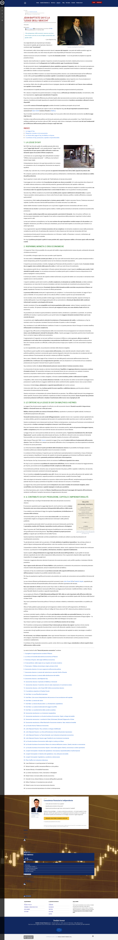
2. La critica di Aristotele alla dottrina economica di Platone (41, 656)
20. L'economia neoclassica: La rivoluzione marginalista (40, 713)
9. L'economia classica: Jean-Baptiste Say (36, 678)
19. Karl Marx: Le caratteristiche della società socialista (40, 710)
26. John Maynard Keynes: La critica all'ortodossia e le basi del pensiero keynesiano (48, 732)
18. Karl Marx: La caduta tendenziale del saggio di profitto (40, 707)
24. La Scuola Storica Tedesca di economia (36, 725)
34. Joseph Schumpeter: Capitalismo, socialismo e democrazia (42, 757)
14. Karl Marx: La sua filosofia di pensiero (36, 694)
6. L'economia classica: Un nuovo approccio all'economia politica (42, 669)
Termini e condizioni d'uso (31, 907)
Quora (50, 914)
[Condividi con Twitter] (51, 28)
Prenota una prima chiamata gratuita (56, 818)
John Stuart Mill (68, 581)
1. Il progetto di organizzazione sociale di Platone (38, 653)
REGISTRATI (27, 852)
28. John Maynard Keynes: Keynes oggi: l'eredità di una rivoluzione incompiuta (46, 738)
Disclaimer (27, 909)
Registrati (99, 2)
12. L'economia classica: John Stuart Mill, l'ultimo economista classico (44, 688)
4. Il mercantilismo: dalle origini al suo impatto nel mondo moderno (43, 663)
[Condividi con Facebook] (50, 28)
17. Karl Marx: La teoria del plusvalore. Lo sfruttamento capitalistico (43, 703)
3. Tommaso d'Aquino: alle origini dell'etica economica (39, 660)
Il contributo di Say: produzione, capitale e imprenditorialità (42, 137)
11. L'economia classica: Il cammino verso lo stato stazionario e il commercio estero (48, 685)
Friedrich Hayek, (78, 581)
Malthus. (53, 111)
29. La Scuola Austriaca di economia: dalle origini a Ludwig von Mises (44, 741)
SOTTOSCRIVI (28, 874)
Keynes (44, 440)
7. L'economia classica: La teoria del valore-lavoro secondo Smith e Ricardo (45, 672)
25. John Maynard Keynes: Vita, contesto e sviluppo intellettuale (42, 729)
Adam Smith (35, 111)
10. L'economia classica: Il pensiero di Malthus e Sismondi (40, 682)
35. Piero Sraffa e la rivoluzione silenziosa (36, 760)
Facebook (51, 907)
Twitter (51, 909)
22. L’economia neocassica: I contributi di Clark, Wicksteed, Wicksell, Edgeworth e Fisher (49, 719)
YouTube (51, 911)
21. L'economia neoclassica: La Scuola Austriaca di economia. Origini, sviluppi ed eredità (49, 716)
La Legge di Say (30, 131)
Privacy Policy (28, 904)
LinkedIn (51, 904)
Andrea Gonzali (29, 28)
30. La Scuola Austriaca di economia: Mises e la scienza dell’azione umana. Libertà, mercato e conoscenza (54, 744)
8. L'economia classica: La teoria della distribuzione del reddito (41, 675)
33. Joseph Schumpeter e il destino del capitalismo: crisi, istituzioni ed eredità (46, 754)
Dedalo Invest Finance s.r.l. (65, 936)
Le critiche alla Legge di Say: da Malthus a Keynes (40, 135)
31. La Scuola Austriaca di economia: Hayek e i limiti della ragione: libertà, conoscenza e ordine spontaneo (54, 747)
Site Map (26, 911)
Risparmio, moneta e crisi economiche (37, 133)
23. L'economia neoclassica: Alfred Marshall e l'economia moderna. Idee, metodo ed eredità (50, 722)
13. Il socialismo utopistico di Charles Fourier (37, 691)
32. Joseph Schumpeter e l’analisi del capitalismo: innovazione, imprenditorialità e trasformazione (52, 751)
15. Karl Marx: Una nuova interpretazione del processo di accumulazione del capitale (48, 697)
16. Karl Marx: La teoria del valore (33, 700)
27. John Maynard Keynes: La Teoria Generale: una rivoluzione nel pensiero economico (49, 735)
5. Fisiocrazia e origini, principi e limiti (41, 666)
